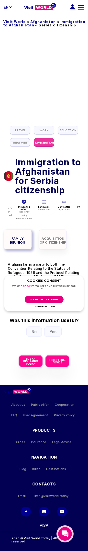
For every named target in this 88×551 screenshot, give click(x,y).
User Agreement (35, 415)
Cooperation (64, 404)
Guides (19, 442)
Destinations (56, 469)
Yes (52, 331)
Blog (23, 469)
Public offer (40, 404)
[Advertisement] (44, 79)
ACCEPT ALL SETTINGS (44, 299)
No (34, 331)
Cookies (28, 286)
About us (18, 404)
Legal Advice (61, 442)
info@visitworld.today (51, 495)
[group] (20, 130)
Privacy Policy (64, 415)
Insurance (38, 442)
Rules (36, 469)
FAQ (14, 415)
